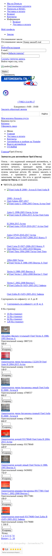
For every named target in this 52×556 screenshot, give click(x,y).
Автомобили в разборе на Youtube (23, 141)
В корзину (6, 350)
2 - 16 (12, 538)
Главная (11, 133)
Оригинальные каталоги (19, 6)
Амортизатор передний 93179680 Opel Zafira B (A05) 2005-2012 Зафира (24, 517)
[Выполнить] (2, 45)
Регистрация (14, 47)
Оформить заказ (9, 126)
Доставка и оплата (16, 11)
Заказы (10, 34)
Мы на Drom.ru (14, 3)
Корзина (5, 123)
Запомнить (9, 74)
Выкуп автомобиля (16, 144)
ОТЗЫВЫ (12, 146)
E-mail (4, 50)
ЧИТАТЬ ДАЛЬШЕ (13, 184)
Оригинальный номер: (12, 341)
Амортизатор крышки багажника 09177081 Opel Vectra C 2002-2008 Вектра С (25, 492)
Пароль (4, 53)
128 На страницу (15, 321)
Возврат (11, 14)
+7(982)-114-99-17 (26, 102)
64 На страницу (14, 319)
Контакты (12, 16)
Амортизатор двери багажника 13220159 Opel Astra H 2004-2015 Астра (24, 363)
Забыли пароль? (16, 53)
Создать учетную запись (13, 59)
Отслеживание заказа (11, 42)
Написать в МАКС (16, 9)
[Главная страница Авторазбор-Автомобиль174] (19, 84)
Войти (4, 47)
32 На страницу (14, 316)
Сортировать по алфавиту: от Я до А (25, 304)
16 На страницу (14, 314)
